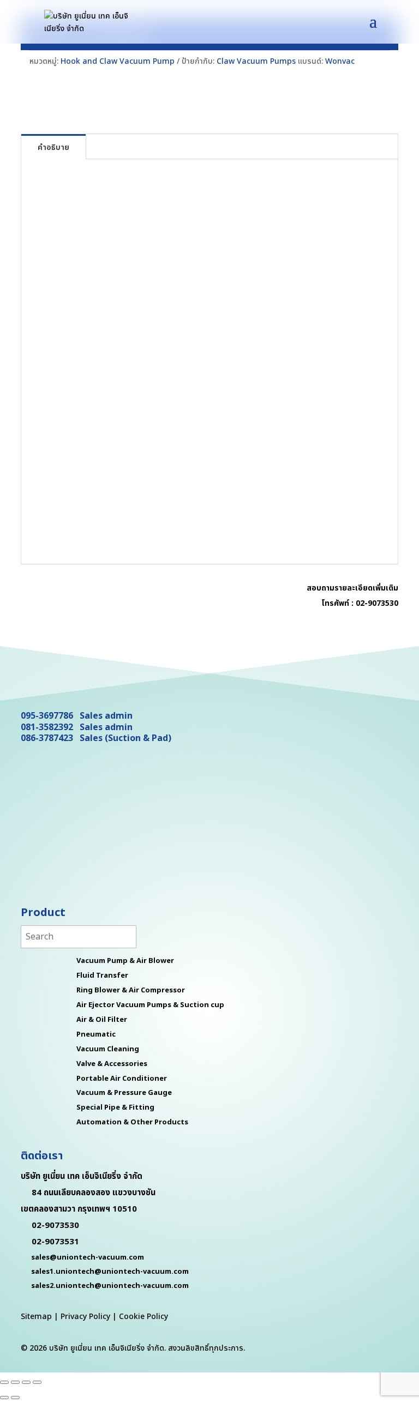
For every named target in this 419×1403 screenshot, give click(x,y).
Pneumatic (96, 1034)
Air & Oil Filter (101, 1019)
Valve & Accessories (111, 1063)
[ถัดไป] (15, 1397)
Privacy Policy (85, 1316)
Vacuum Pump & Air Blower (125, 960)
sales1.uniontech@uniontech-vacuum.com (110, 1271)
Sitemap (36, 1316)
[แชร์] (26, 1382)
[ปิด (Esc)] (37, 1382)
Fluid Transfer (102, 975)
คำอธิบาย (53, 147)
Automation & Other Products (132, 1122)
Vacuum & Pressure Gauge (124, 1092)
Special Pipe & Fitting (115, 1107)
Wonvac (340, 61)
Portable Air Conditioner (121, 1078)
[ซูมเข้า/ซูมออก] (4, 1382)
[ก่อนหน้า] (4, 1397)
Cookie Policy (143, 1316)
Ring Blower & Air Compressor (130, 990)
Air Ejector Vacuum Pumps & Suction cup (150, 1004)
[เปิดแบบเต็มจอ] (15, 1382)
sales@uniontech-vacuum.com (87, 1257)
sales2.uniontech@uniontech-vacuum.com (110, 1285)
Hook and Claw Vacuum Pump (118, 61)
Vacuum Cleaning (107, 1049)
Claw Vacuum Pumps (256, 61)
